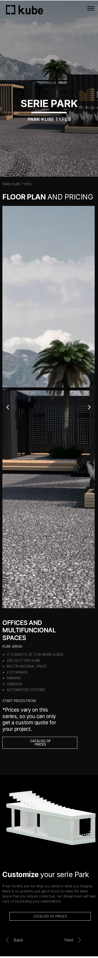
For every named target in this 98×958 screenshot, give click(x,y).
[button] (46, 604)
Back (18, 939)
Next (68, 939)
